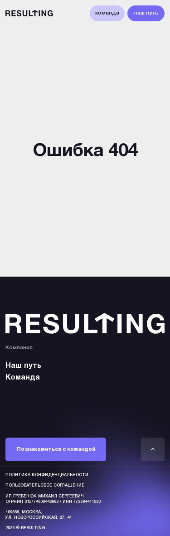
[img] (153, 449)
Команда (22, 377)
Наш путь (23, 365)
